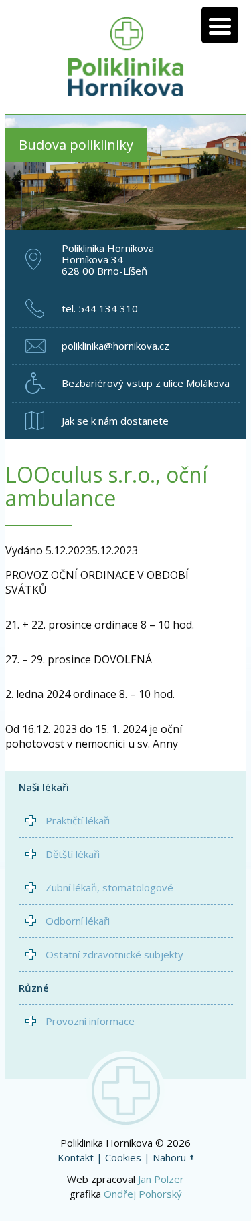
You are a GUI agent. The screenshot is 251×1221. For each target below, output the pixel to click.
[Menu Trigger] (219, 25)
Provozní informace (90, 1021)
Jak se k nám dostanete (115, 420)
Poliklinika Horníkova (126, 57)
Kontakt (76, 1157)
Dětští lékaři (73, 854)
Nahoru (169, 1157)
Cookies (123, 1157)
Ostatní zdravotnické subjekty (114, 954)
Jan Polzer (161, 1179)
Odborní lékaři (78, 920)
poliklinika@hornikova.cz (115, 345)
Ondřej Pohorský (143, 1193)
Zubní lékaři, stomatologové (109, 887)
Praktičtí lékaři (78, 820)
